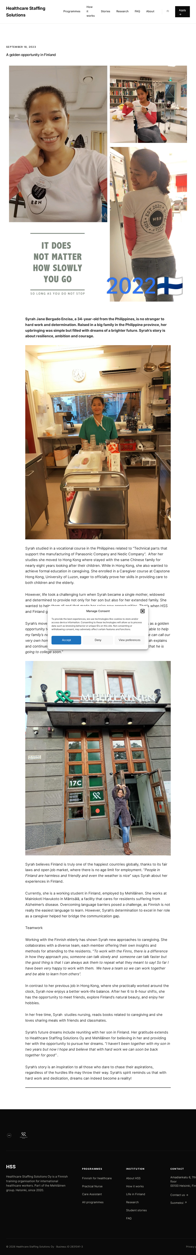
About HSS (133, 1178)
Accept (66, 640)
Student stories (136, 1210)
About (150, 11)
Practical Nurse (92, 1186)
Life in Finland (135, 1194)
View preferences (129, 640)
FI (168, 11)
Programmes (71, 11)
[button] (143, 611)
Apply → (182, 12)
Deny (98, 640)
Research (122, 11)
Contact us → (179, 1195)
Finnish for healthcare (97, 1178)
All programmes (93, 1202)
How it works (91, 11)
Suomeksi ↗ (178, 1203)
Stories (105, 11)
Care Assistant (92, 1194)
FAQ (137, 11)
